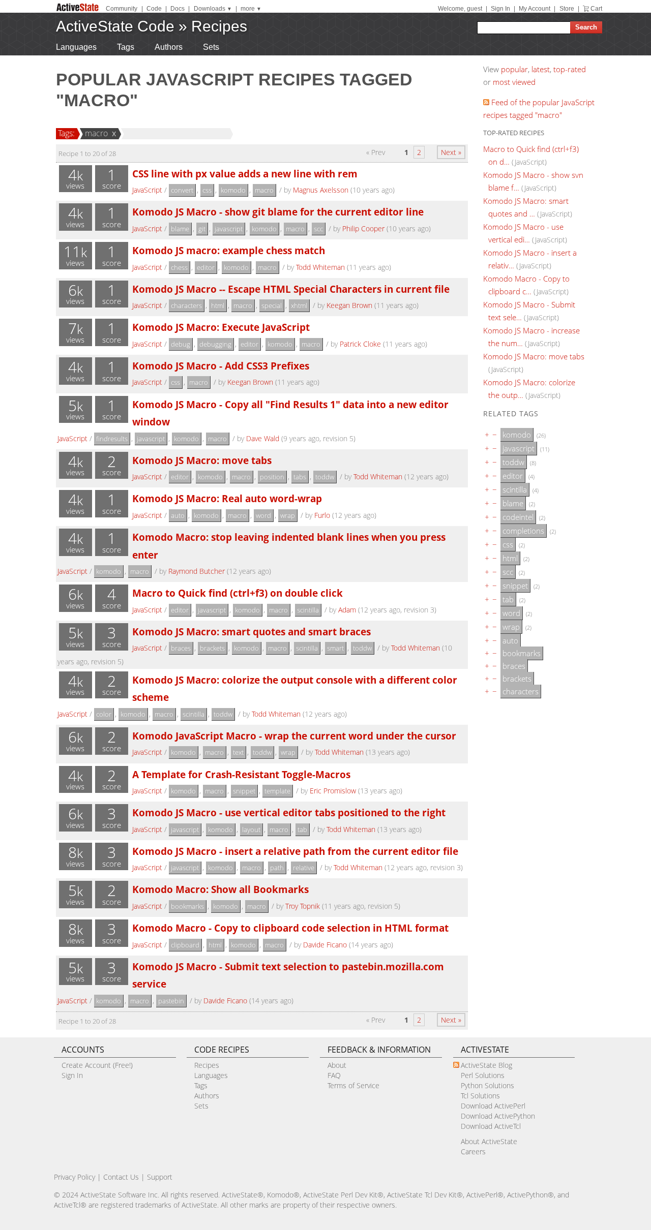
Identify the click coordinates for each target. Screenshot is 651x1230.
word (263, 515)
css (207, 190)
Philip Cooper (363, 228)
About (337, 1065)
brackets (212, 648)
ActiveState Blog (486, 1065)
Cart (596, 8)
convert (182, 190)
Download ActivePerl (493, 1106)
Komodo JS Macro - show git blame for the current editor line (278, 212)
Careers (473, 1151)
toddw (324, 476)
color (103, 714)
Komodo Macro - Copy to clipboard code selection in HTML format (290, 928)
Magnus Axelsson (320, 190)
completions (523, 531)
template (277, 790)
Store (566, 8)
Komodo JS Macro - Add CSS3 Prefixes (220, 366)
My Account (534, 8)
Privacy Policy (74, 1177)
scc (318, 228)
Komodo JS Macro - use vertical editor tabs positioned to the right (289, 812)
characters (186, 305)
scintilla (308, 609)
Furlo (322, 515)
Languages (76, 47)
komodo (233, 190)
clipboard (185, 944)
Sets (211, 47)
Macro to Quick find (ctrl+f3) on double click (237, 593)
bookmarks (187, 906)
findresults (112, 438)
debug (180, 344)
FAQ (334, 1075)
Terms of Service (353, 1085)
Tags (125, 47)
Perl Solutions (483, 1075)
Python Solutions (487, 1085)
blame (180, 228)
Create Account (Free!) (97, 1065)
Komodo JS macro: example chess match (228, 250)
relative (303, 867)
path (277, 867)
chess (179, 267)
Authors (169, 47)
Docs (177, 8)
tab (302, 829)
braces (181, 648)
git (201, 228)
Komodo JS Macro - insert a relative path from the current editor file (295, 851)
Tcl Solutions (480, 1095)
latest (540, 69)
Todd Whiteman (320, 267)
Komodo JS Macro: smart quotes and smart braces (251, 631)
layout (251, 829)
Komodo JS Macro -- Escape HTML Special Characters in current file (291, 289)
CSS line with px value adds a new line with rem (245, 173)
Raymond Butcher (196, 571)
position (272, 476)
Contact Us (121, 1177)
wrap (287, 515)
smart (335, 648)
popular (514, 69)
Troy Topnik (302, 906)
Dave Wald (262, 438)
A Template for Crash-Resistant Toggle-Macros (241, 774)
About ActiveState (489, 1141)
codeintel (518, 517)
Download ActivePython (498, 1116)
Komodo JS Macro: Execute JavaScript (221, 327)
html (217, 305)
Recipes (219, 26)
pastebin (171, 1000)
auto (178, 515)
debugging (215, 344)
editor (206, 267)
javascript (229, 228)
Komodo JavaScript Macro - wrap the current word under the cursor (294, 736)
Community (121, 8)
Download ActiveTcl (491, 1126)
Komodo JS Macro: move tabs (202, 460)
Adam (347, 609)
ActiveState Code (115, 26)
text (238, 752)
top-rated (569, 69)
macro (96, 133)
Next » (451, 152)
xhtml (299, 305)
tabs (299, 476)
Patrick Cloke (360, 344)
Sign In (500, 8)
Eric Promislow (333, 790)
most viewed (514, 82)
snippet (244, 790)
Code (154, 8)
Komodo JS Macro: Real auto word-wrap (227, 498)
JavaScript (147, 190)
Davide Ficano (325, 944)
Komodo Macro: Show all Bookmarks (220, 889)
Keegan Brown (349, 305)
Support (159, 1177)
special (271, 305)
